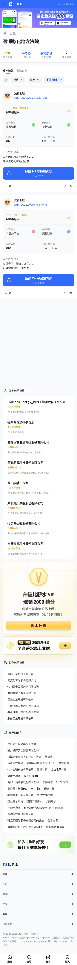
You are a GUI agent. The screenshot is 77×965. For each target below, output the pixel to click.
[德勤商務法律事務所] (38, 427)
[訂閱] (72, 33)
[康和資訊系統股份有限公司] (38, 508)
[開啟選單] (4, 4)
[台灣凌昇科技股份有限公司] (38, 548)
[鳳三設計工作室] (38, 487)
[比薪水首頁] (10, 864)
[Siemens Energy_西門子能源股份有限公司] (38, 406)
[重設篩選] (6, 80)
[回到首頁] (5, 33)
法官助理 (19, 93)
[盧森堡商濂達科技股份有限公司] (38, 447)
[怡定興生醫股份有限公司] (38, 528)
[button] (72, 874)
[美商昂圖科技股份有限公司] (38, 467)
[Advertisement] (38, 342)
